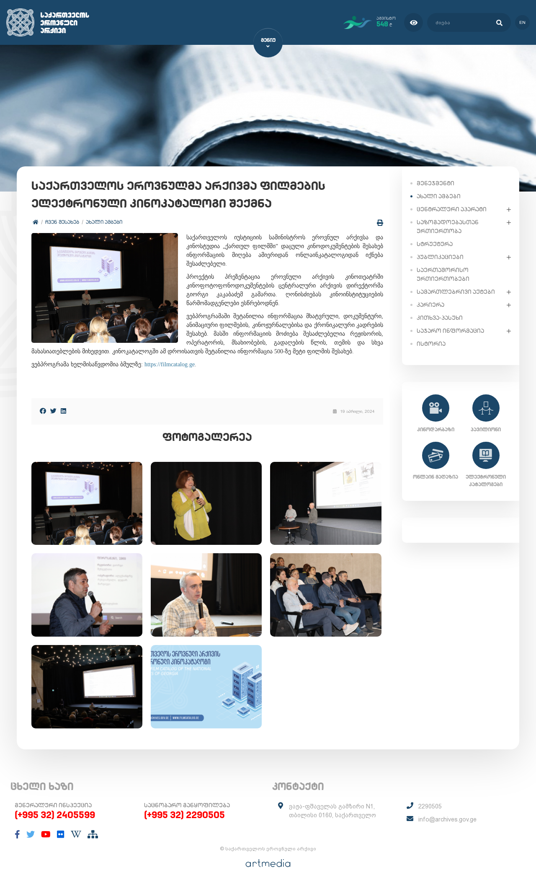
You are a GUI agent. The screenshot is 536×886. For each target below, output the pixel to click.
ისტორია (431, 343)
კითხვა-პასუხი (440, 317)
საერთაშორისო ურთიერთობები (443, 274)
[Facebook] (43, 411)
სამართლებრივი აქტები (456, 291)
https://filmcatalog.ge (169, 364)
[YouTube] (46, 834)
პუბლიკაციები (440, 257)
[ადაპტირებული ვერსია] (413, 22)
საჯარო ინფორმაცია (450, 330)
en (522, 22)
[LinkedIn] (63, 411)
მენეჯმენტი (435, 183)
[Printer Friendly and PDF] (380, 222)
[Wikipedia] (76, 834)
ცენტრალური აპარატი (452, 209)
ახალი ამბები (104, 222)
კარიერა (430, 304)
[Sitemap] (93, 834)
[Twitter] (53, 411)
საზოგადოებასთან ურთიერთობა (448, 226)
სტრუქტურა (435, 244)
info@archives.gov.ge (447, 819)
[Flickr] (60, 834)
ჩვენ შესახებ (62, 222)
